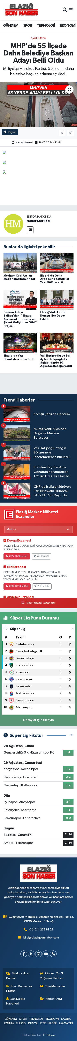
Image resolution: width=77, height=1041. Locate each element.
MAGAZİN (66, 1023)
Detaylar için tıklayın (38, 720)
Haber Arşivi (54, 998)
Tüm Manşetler (55, 986)
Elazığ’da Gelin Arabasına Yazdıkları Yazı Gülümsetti (55, 279)
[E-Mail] (30, 229)
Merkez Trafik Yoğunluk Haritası (52, 976)
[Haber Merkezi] (13, 224)
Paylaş (12, 132)
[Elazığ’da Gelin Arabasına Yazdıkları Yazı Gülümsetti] (57, 263)
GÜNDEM (10, 25)
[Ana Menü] (71, 10)
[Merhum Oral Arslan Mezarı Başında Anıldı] (20, 263)
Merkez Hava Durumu (18, 976)
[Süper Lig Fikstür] (72, 735)
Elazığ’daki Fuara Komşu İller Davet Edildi (53, 316)
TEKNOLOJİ (46, 25)
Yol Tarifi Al (43, 556)
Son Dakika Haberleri (15, 1001)
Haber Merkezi (24, 142)
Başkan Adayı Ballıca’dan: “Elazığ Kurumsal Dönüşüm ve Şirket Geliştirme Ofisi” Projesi (20, 319)
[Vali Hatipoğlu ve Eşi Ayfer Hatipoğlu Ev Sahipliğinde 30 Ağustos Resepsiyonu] (57, 343)
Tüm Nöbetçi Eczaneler (40, 603)
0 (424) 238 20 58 (18, 586)
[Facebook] (23, 953)
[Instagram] (38, 953)
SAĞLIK (66, 1018)
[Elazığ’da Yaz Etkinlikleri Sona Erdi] (20, 343)
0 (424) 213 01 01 (18, 556)
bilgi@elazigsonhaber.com (41, 937)
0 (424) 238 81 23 (41, 929)
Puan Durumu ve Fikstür (19, 988)
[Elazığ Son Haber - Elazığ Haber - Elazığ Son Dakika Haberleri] (21, 10)
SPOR (27, 25)
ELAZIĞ (21, 1023)
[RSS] (53, 953)
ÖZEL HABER (48, 1023)
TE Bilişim (49, 1035)
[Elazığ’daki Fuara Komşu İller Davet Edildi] (57, 299)
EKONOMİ (68, 25)
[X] (31, 953)
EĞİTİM (9, 1023)
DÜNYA (33, 1023)
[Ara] (65, 10)
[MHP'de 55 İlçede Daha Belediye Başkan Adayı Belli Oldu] (38, 104)
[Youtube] (46, 953)
